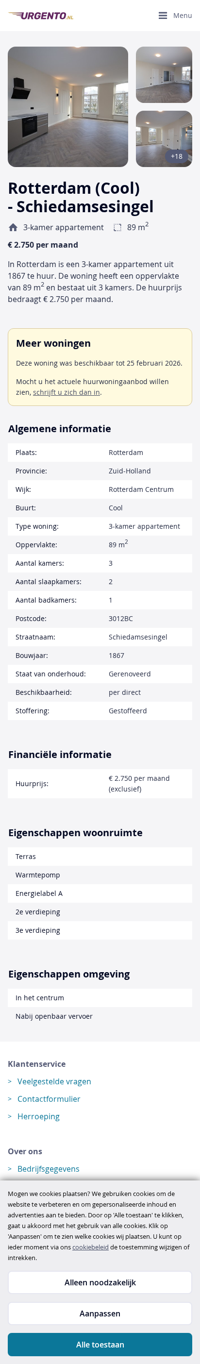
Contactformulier (49, 1099)
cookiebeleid (90, 1247)
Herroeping (38, 1116)
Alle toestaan (100, 1344)
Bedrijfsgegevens (48, 1168)
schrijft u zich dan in (66, 392)
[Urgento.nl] (40, 15)
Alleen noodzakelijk (100, 1282)
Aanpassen (100, 1313)
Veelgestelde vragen (54, 1081)
